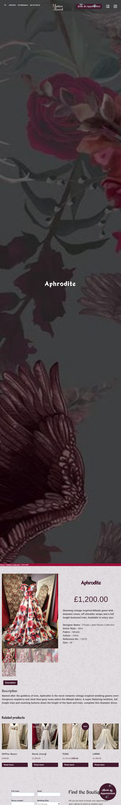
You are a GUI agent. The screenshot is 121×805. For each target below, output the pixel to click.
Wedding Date (43, 800)
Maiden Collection (13, 565)
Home (2, 565)
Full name (15, 791)
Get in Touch (35, 5)
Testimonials (23, 5)
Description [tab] (10, 683)
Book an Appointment (108, 792)
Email (39, 791)
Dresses (12, 5)
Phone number (17, 800)
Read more (9, 765)
